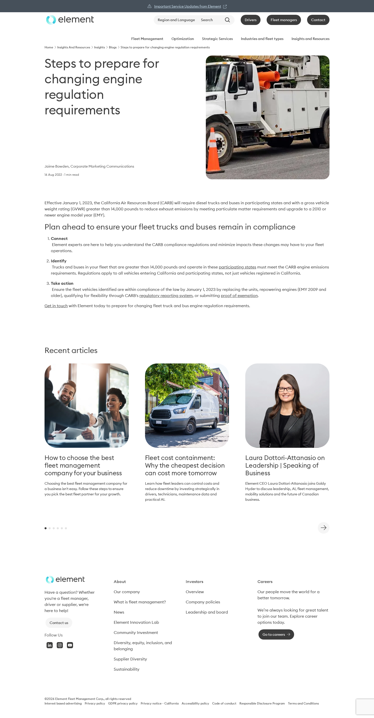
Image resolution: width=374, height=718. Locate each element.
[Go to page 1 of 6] (46, 528)
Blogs (113, 47)
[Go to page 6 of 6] (66, 528)
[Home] (69, 19)
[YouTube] (70, 645)
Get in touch (56, 305)
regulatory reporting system (166, 295)
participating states (237, 266)
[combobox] (217, 20)
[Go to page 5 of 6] (62, 528)
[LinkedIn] (50, 645)
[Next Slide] (323, 528)
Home (49, 47)
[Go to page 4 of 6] (58, 528)
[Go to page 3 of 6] (54, 528)
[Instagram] (60, 645)
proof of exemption (239, 295)
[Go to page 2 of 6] (50, 528)
